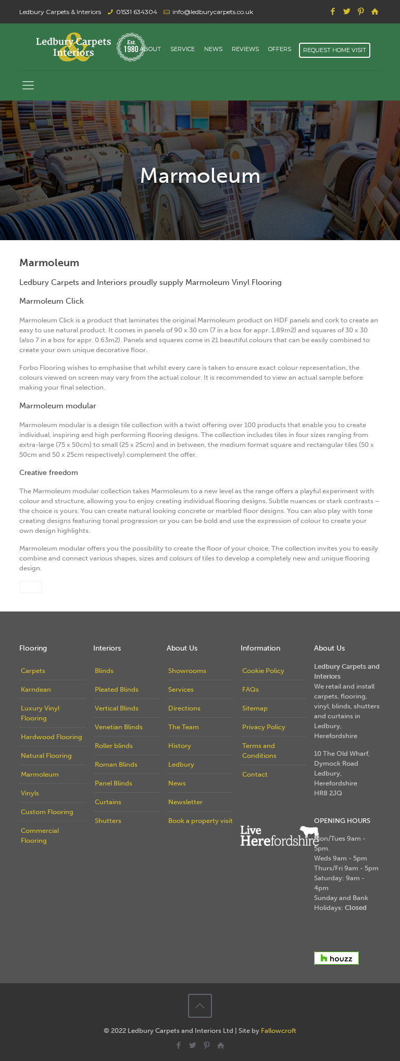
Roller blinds (114, 746)
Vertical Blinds (117, 708)
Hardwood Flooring (51, 737)
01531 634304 (136, 12)
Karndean (36, 689)
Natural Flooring (46, 755)
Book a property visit (200, 821)
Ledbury (181, 764)
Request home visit (334, 50)
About (150, 49)
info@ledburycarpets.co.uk (212, 12)
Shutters (108, 821)
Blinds (104, 671)
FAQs (250, 689)
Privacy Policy (263, 727)
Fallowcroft (278, 1030)
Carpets (33, 671)
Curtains (108, 802)
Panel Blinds (113, 783)
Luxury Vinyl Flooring (40, 713)
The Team (183, 727)
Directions (184, 708)
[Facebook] (333, 11)
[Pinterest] (361, 11)
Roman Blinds (116, 764)
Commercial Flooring (40, 835)
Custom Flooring (47, 812)
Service (182, 49)
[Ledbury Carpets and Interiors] (90, 46)
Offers (279, 49)
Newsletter (185, 802)
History (179, 746)
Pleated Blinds (117, 689)
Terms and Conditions (259, 750)
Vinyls (30, 793)
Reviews (245, 49)
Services (181, 689)
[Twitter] (347, 11)
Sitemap (255, 708)
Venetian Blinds (119, 727)
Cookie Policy (263, 671)
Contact (255, 774)
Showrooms (187, 671)
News (213, 49)
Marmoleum (40, 774)
